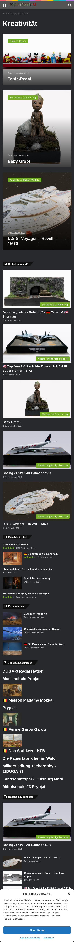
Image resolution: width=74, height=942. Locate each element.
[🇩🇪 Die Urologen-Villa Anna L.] (12, 558)
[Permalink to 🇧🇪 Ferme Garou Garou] (12, 724)
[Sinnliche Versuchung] (12, 583)
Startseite (10, 13)
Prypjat (9, 708)
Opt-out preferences (30, 937)
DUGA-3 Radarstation (23, 671)
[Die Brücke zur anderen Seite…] (12, 633)
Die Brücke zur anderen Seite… (42, 629)
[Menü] (4, 6)
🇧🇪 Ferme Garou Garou (24, 729)
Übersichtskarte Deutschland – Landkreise (28, 569)
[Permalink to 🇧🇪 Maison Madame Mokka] (12, 695)
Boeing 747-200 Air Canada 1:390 (27, 473)
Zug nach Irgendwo (35, 613)
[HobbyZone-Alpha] (22, 5)
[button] (69, 893)
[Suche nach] (69, 6)
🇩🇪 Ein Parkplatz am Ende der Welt (44, 644)
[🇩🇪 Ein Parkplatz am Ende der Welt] (12, 648)
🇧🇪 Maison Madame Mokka (27, 700)
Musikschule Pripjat (21, 679)
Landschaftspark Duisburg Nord (33, 779)
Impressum (48, 937)
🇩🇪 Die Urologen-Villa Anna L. (41, 553)
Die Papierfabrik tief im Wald (29, 758)
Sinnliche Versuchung (37, 578)
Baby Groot (19, 161)
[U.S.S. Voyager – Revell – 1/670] (12, 862)
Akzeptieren (37, 930)
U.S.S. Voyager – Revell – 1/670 (25, 524)
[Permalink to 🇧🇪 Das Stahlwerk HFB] (12, 746)
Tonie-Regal (19, 79)
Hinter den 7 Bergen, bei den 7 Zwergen (26, 593)
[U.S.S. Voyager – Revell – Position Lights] (12, 877)
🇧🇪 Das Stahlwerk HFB (24, 751)
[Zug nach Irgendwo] (12, 618)
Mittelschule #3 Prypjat (16, 544)
